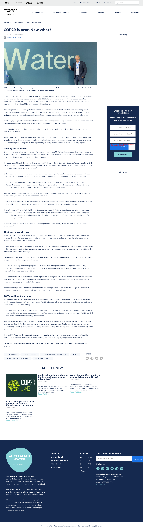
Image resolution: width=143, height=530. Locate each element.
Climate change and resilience (54, 355)
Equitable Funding (42, 358)
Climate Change (30, 355)
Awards (118, 12)
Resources (83, 12)
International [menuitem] (57, 457)
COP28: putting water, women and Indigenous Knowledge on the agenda (20, 403)
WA (89, 468)
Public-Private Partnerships (17, 358)
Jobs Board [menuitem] (56, 467)
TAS (89, 464)
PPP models (12, 355)
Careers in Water (60, 12)
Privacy (92, 526)
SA (81, 464)
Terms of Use (83, 526)
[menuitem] (74, 3)
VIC (81, 468)
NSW (90, 457)
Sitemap (99, 526)
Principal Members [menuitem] (59, 460)
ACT (81, 457)
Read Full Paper (12, 420)
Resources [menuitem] (56, 464)
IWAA (82, 471)
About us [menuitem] (55, 454)
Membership (37, 12)
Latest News (17, 22)
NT (81, 461)
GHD (75, 355)
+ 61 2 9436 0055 (108, 479)
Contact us (100, 485)
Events (101, 12)
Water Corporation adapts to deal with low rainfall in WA (85, 376)
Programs (134, 12)
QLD (89, 461)
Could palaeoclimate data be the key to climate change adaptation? (53, 377)
